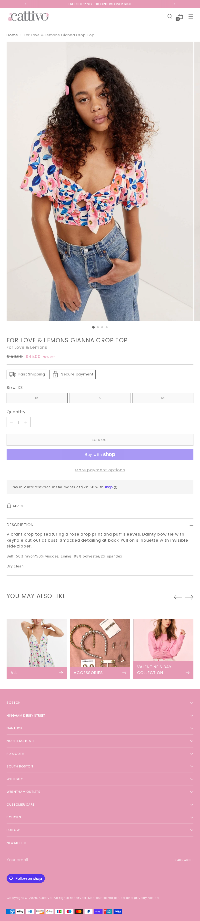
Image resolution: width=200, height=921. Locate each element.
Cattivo (45, 897)
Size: (15, 387)
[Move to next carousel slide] (189, 597)
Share (18, 505)
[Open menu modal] (191, 16)
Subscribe (184, 859)
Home (12, 35)
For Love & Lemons (27, 347)
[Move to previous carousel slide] (178, 597)
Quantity (16, 412)
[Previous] (25, 4)
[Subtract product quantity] (11, 422)
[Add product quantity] (25, 422)
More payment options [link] (100, 470)
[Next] (174, 4)
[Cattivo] (28, 16)
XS (37, 398)
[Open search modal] (170, 16)
